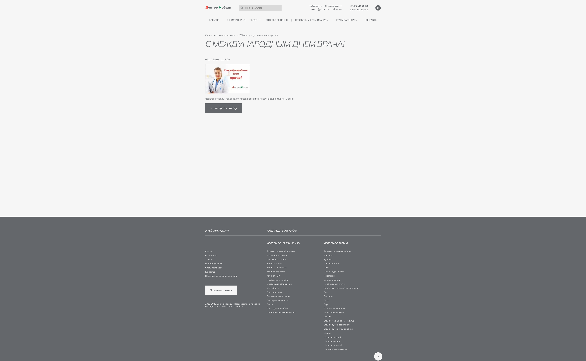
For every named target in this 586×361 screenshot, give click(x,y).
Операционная (274, 292)
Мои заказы (378, 8)
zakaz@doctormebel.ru (325, 9)
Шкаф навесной (332, 341)
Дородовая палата (276, 259)
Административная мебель (337, 251)
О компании (234, 20)
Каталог (214, 20)
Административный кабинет (281, 251)
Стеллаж (328, 296)
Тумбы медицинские (334, 312)
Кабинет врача (274, 263)
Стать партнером (346, 20)
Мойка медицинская (334, 271)
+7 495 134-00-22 (359, 6)
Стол (326, 300)
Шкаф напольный (333, 345)
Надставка (329, 275)
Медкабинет (273, 288)
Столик (327, 316)
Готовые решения (277, 20)
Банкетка (328, 255)
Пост (326, 292)
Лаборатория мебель (277, 280)
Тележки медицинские (335, 308)
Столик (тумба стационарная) (338, 328)
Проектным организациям (311, 20)
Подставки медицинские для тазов (341, 288)
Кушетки (328, 259)
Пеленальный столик (334, 283)
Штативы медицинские (335, 349)
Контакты (371, 20)
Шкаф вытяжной (332, 337)
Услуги (254, 20)
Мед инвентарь (331, 263)
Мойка (327, 267)
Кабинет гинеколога (277, 267)
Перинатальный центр (278, 296)
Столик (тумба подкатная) (337, 324)
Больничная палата (277, 255)
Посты (270, 304)
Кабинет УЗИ (273, 275)
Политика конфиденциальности (221, 276)
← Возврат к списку (223, 108)
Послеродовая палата (278, 300)
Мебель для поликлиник (279, 283)
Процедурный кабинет (278, 308)
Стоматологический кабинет (281, 312)
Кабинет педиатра (276, 271)
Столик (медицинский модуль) (339, 320)
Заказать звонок (359, 9)
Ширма (327, 333)
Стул (326, 304)
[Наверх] (378, 356)
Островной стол (332, 280)
